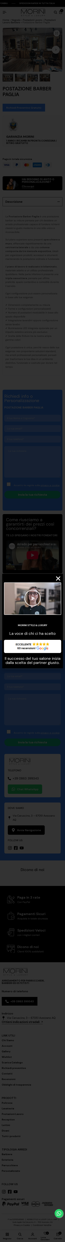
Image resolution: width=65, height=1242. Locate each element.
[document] (32, 621)
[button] (58, 578)
